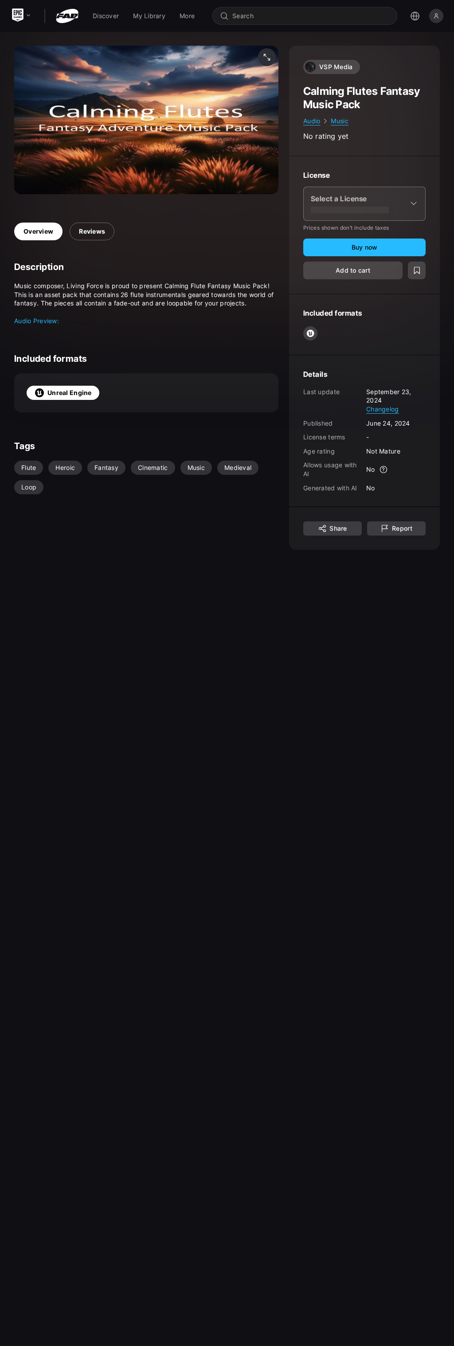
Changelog (382, 409)
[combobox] (311, 16)
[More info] (384, 469)
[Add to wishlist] (417, 270)
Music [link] (339, 121)
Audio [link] (311, 121)
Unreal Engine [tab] (69, 392)
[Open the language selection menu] (415, 16)
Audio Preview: (36, 321)
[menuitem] (106, 16)
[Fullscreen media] (267, 57)
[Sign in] (436, 16)
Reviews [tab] (92, 231)
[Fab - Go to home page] (67, 16)
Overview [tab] (38, 231)
